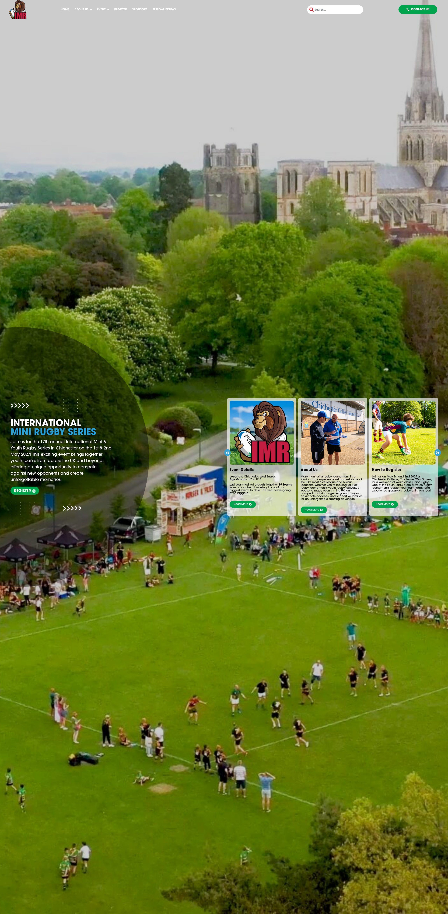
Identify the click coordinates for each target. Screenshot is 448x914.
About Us (81, 9)
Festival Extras (164, 9)
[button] (227, 452)
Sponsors (139, 9)
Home (65, 9)
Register (120, 9)
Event (101, 9)
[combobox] (335, 9)
